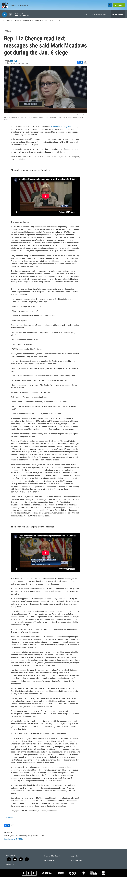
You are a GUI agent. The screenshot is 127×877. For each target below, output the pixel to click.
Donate (120, 5)
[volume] (10, 14)
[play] (4, 14)
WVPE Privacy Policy (77, 860)
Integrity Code (75, 856)
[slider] (13, 14)
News (17, 20)
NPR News (7, 31)
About (58, 20)
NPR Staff (13, 61)
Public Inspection (49, 860)
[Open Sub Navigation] (12, 20)
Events (38, 20)
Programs (6, 20)
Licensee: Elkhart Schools (52, 856)
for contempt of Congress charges (63, 126)
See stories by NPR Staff (14, 839)
